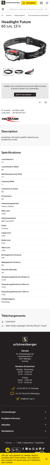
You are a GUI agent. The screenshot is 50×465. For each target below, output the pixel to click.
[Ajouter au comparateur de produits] (46, 102)
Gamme (8, 15)
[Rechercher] (46, 9)
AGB (19, 443)
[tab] (8, 72)
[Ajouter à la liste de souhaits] (40, 102)
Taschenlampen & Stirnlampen (38, 15)
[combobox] (26, 9)
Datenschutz (28, 443)
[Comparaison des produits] (41, 3)
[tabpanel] (25, 48)
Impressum (39, 443)
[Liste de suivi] (47, 3)
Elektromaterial (20, 15)
